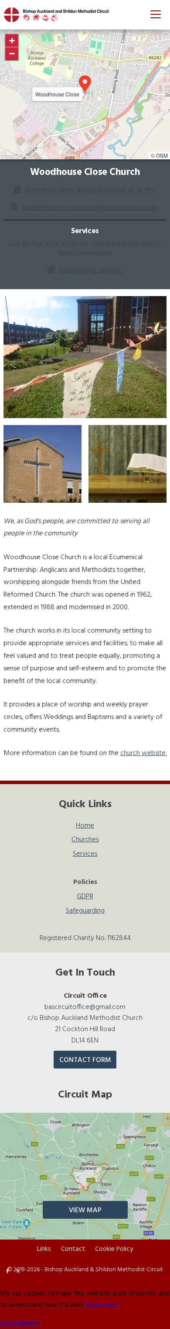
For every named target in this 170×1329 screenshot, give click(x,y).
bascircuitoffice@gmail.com (85, 1007)
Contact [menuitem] (73, 1249)
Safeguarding (85, 910)
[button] (155, 14)
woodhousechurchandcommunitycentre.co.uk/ (90, 208)
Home (85, 826)
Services (85, 855)
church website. (143, 753)
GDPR (85, 897)
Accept (11, 1323)
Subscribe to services (90, 271)
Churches (85, 840)
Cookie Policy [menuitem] (114, 1249)
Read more (102, 1305)
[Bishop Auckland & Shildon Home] (60, 15)
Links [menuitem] (44, 1249)
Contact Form (85, 1060)
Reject (31, 1323)
